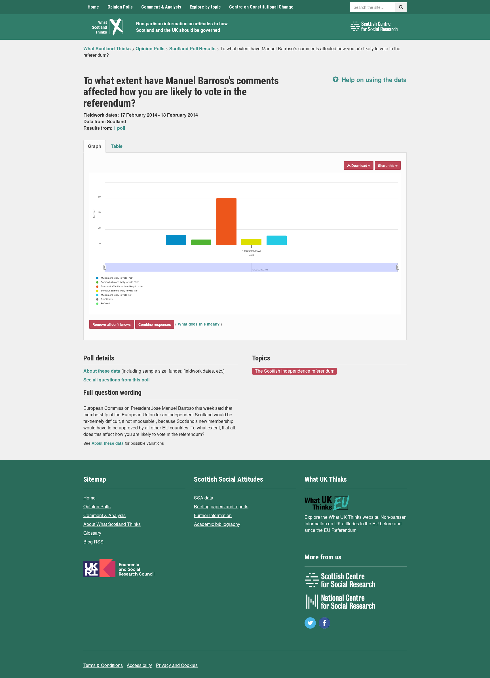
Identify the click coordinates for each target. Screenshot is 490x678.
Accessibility (139, 665)
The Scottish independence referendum (294, 371)
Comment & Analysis (161, 7)
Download (359, 165)
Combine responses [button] (154, 324)
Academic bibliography (217, 524)
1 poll (119, 128)
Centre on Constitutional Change (261, 7)
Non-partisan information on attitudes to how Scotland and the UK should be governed (182, 26)
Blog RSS (93, 541)
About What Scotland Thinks (112, 524)
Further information (213, 515)
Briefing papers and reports (221, 506)
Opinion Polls (120, 7)
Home (93, 7)
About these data (102, 371)
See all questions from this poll (116, 379)
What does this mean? (199, 324)
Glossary (92, 533)
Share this (386, 165)
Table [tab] (116, 146)
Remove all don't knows (111, 324)
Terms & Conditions (103, 665)
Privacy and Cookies (177, 665)
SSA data (203, 497)
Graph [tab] (94, 146)
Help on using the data (373, 79)
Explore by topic (205, 7)
